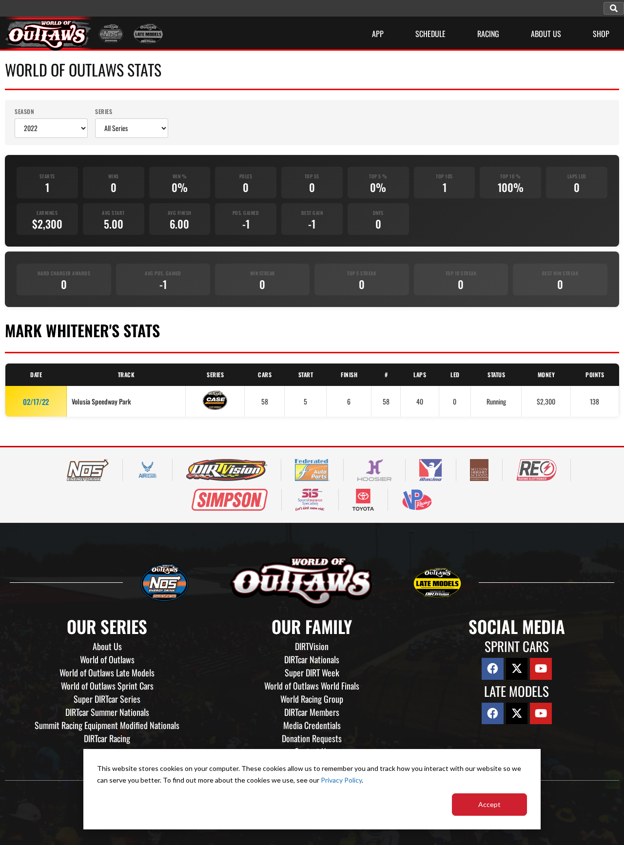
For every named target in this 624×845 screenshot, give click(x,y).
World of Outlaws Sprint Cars (107, 685)
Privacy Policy (341, 780)
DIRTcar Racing (107, 738)
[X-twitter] (517, 669)
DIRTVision (312, 646)
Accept (489, 804)
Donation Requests (312, 738)
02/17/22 (36, 401)
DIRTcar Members (311, 712)
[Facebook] (493, 669)
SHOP (601, 33)
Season (24, 111)
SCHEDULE (430, 33)
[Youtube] (541, 669)
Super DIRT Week (312, 672)
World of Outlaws (107, 659)
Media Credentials (312, 725)
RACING (488, 33)
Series (103, 111)
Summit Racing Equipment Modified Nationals (107, 725)
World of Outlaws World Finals (311, 685)
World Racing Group (311, 698)
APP (378, 33)
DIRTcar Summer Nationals (107, 712)
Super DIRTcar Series (107, 698)
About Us (107, 646)
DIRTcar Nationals (311, 659)
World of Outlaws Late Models (107, 672)
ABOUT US (546, 33)
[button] (614, 8)
